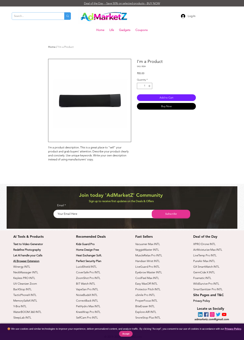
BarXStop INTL (22, 289)
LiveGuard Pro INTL (147, 266)
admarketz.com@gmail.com (212, 319)
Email (60, 205)
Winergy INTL (21, 266)
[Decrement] (139, 86)
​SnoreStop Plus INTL (148, 317)
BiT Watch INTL (85, 283)
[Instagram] (212, 314)
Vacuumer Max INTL (147, 244)
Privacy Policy (201, 300)
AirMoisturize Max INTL (207, 249)
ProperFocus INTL (146, 300)
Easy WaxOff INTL (146, 283)
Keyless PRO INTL (24, 278)
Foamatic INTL (202, 278)
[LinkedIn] (200, 314)
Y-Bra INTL (20, 306)
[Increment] (150, 86)
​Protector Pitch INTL (148, 289)
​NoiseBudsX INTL (87, 295)
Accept (125, 334)
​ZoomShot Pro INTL (88, 278)
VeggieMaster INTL (147, 249)
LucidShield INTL (86, 266)
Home (52, 46)
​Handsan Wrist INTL (147, 261)
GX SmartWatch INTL (206, 266)
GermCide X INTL (204, 272)
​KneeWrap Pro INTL (88, 312)
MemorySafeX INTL (25, 300)
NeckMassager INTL (25, 272)
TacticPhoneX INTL (25, 295)
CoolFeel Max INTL (147, 278)
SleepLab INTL (22, 317)
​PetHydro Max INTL (88, 306)
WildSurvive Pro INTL (206, 283)
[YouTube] (224, 314)
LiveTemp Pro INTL (205, 255)
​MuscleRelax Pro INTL (148, 255)
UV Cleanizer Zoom (25, 283)
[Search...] (67, 16)
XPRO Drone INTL (204, 244)
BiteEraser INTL (145, 306)
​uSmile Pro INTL (145, 295)
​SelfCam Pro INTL (87, 317)
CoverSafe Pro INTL (88, 272)
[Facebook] (206, 314)
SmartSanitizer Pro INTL (208, 289)
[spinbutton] (145, 86)
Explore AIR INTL (145, 312)
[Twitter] (218, 314)
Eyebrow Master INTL (148, 272)
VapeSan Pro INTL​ (87, 289)
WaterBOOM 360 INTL (27, 312)
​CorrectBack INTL (87, 300)
